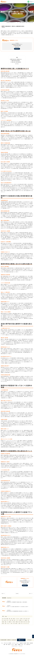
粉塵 (4, 618)
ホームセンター (17, 618)
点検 (13, 623)
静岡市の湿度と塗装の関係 (16, 60)
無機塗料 (26, 620)
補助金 (7, 618)
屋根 (4, 620)
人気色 (10, 620)
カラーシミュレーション (26, 623)
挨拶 (24, 618)
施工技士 (14, 618)
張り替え (3, 623)
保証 (14, 620)
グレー (23, 620)
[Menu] (33, 2)
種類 (12, 620)
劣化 (21, 623)
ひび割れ (19, 623)
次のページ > (31, 593)
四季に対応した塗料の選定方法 (16, 62)
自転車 (21, 618)
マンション (8, 623)
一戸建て (11, 623)
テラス (2, 620)
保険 (11, 618)
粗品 (26, 618)
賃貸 (5, 623)
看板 (9, 618)
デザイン (7, 620)
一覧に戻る (17, 593)
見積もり (16, 623)
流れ (28, 620)
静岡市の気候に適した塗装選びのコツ (16, 59)
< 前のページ (3, 593)
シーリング (17, 620)
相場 (28, 618)
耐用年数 (20, 620)
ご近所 (2, 618)
